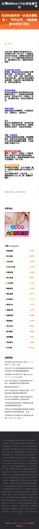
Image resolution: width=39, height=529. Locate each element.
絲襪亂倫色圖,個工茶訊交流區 (18, 480)
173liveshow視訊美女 (9, 460)
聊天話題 (5, 480)
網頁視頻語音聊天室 (12, 387)
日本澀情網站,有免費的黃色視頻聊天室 (23, 443)
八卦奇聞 (20, 283)
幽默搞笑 (20, 288)
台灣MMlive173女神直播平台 (19, 523)
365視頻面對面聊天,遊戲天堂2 (12, 489)
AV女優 (20, 348)
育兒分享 (20, 326)
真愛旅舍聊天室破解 (28, 469)
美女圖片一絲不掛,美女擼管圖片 (17, 494)
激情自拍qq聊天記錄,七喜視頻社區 (15, 457)
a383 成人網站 (32, 486)
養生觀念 (20, 331)
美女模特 (20, 256)
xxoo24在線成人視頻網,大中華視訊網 (16, 497)
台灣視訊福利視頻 (30, 440)
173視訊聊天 (6, 443)
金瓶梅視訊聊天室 (20, 466)
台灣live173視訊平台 (17, 511)
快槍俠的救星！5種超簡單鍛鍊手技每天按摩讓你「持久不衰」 (19, 158)
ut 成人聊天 (14, 472)
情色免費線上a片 (12, 500)
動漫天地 (20, 305)
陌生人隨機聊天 (32, 457)
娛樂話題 (20, 315)
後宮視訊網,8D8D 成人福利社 (22, 492)
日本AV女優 (20, 267)
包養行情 (22, 509)
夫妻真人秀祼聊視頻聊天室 (12, 469)
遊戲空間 (20, 310)
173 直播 (11, 466)
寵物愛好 (20, 321)
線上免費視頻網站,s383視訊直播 (13, 440)
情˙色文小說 (15, 446)
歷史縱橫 (20, 294)
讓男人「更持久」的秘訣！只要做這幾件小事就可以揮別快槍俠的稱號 (19, 154)
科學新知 (20, 299)
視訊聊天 (20, 342)
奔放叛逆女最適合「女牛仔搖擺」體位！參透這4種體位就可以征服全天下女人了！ (19, 169)
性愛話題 (20, 272)
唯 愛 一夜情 (21, 460)
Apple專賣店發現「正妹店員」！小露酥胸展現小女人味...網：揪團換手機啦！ (19, 175)
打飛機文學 (15, 509)
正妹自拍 (20, 262)
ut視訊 (27, 511)
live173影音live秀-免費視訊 (23, 503)
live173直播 (30, 509)
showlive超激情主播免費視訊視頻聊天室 (21, 475)
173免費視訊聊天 (23, 506)
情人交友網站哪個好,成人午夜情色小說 (14, 486)
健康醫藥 (20, 337)
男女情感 (20, 278)
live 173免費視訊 (12, 506)
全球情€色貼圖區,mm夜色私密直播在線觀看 (22, 483)
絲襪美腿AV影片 (20, 452)
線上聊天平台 (9, 452)
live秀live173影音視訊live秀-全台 (16, 463)
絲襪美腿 (20, 251)
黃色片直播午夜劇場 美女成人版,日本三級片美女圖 (20, 477)
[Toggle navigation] (36, 6)
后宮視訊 (11, 503)
